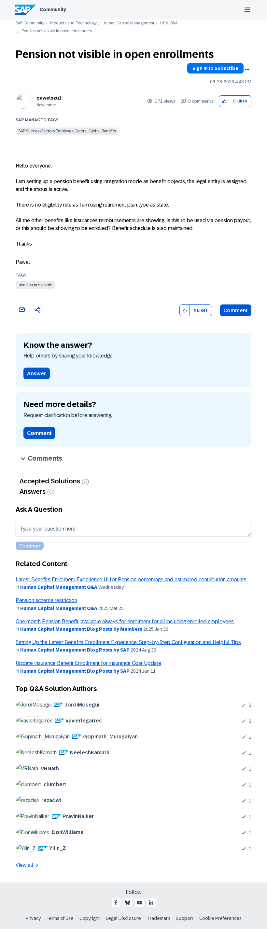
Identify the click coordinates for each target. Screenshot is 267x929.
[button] (224, 101)
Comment (235, 310)
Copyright (89, 918)
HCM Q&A (168, 23)
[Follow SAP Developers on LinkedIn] (151, 902)
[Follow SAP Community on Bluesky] (127, 902)
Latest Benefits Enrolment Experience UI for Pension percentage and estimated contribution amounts (131, 579)
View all (24, 865)
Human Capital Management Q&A (58, 587)
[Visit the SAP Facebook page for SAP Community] (116, 902)
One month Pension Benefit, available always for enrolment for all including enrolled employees (125, 621)
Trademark (158, 918)
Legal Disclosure (123, 918)
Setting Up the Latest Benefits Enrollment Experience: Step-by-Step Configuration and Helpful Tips (128, 642)
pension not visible (35, 285)
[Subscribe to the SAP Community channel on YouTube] (139, 902)
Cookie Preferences (220, 918)
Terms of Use (60, 918)
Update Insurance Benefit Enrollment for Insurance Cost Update (88, 663)
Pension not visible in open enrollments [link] (56, 31)
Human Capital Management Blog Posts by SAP (75, 650)
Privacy (33, 918)
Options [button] (247, 69)
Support (184, 918)
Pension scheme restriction (46, 600)
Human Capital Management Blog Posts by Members (81, 629)
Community (53, 9)
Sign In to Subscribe (215, 68)
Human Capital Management (128, 23)
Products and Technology (73, 23)
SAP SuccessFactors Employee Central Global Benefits (67, 131)
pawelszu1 (49, 98)
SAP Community (30, 23)
